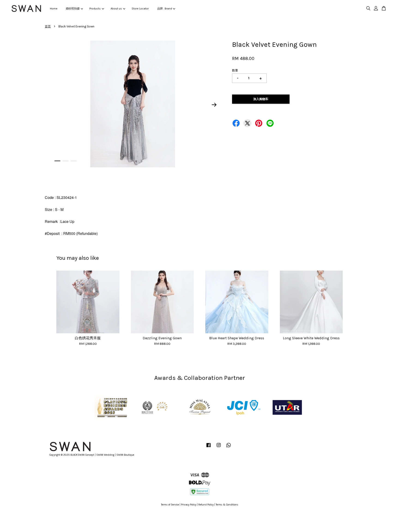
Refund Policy (206, 504)
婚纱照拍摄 (73, 8)
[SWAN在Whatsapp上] (228, 447)
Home (53, 8)
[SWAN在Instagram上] (218, 447)
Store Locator (140, 8)
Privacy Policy (188, 504)
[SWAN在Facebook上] (208, 447)
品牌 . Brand (164, 8)
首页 (48, 26)
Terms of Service (170, 504)
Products (95, 8)
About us (116, 8)
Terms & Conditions (227, 504)
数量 (235, 70)
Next (214, 104)
